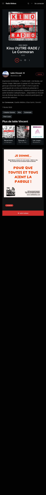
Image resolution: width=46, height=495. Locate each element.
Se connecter (39, 3)
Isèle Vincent (16, 73)
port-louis (7, 116)
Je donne (9, 205)
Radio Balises (11, 3)
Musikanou (36, 142)
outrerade (27, 112)
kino (19, 112)
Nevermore (8, 140)
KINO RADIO (23, 45)
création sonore (9, 112)
